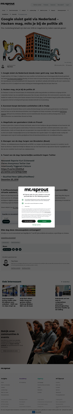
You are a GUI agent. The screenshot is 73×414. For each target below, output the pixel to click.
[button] (36, 206)
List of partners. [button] (47, 212)
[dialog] (36, 207)
